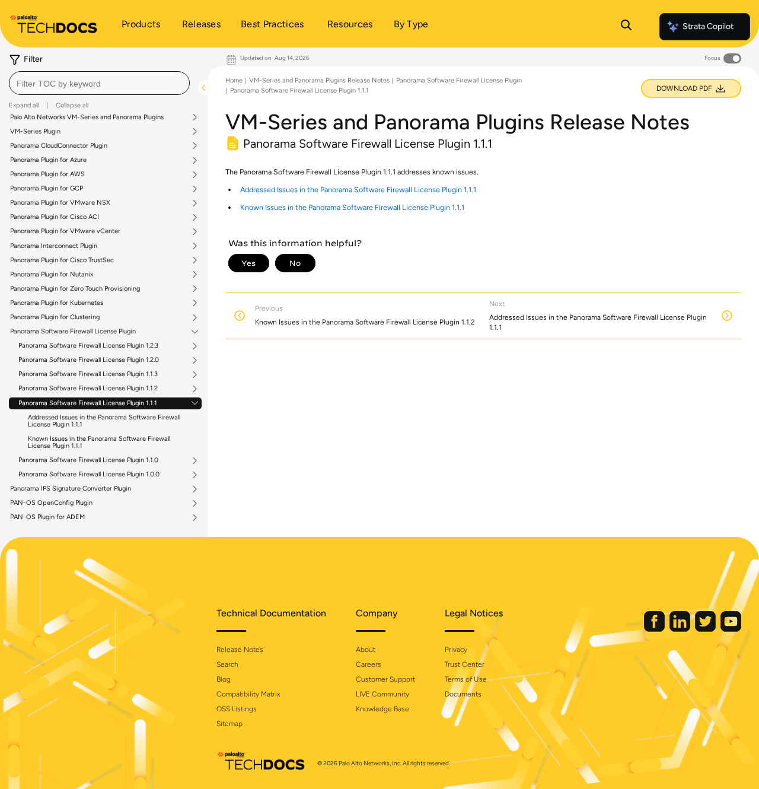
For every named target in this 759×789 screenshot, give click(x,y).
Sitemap (229, 724)
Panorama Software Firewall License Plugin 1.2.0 (88, 360)
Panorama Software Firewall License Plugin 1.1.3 (88, 374)
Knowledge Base (382, 709)
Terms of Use (466, 679)
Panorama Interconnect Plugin (53, 246)
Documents (463, 694)
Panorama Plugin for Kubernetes (56, 303)
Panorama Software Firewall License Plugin (73, 331)
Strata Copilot (708, 26)
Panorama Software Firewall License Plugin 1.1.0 (88, 460)
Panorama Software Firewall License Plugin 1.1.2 (88, 388)
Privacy (456, 649)
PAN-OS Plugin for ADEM (47, 517)
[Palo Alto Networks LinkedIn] (680, 629)
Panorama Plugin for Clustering (55, 317)
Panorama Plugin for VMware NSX (60, 202)
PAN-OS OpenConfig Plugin (51, 503)
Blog (223, 679)
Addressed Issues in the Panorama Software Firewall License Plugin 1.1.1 (104, 420)
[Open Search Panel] (626, 27)
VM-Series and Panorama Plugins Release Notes (319, 80)
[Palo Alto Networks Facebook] (655, 629)
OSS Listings (236, 709)
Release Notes (239, 649)
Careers (368, 664)
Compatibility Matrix (248, 694)
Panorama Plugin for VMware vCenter (65, 231)
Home (234, 80)
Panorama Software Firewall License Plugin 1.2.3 (88, 345)
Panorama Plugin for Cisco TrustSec (62, 260)
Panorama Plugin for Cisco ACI (54, 217)
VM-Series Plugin (35, 131)
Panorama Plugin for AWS (47, 174)
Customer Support (385, 679)
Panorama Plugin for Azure (48, 160)
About (365, 649)
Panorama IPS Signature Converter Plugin (70, 488)
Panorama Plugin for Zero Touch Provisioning (75, 288)
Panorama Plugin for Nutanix (51, 274)
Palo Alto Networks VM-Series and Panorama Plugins (87, 117)
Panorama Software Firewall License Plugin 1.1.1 (87, 403)
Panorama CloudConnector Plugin (58, 145)
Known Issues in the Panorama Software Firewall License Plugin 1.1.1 (99, 442)
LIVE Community (382, 694)
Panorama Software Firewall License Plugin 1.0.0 (89, 474)
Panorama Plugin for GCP (46, 188)
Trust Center (464, 664)
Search (227, 664)
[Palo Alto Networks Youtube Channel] (730, 629)
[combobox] (99, 83)
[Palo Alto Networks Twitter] (706, 629)
